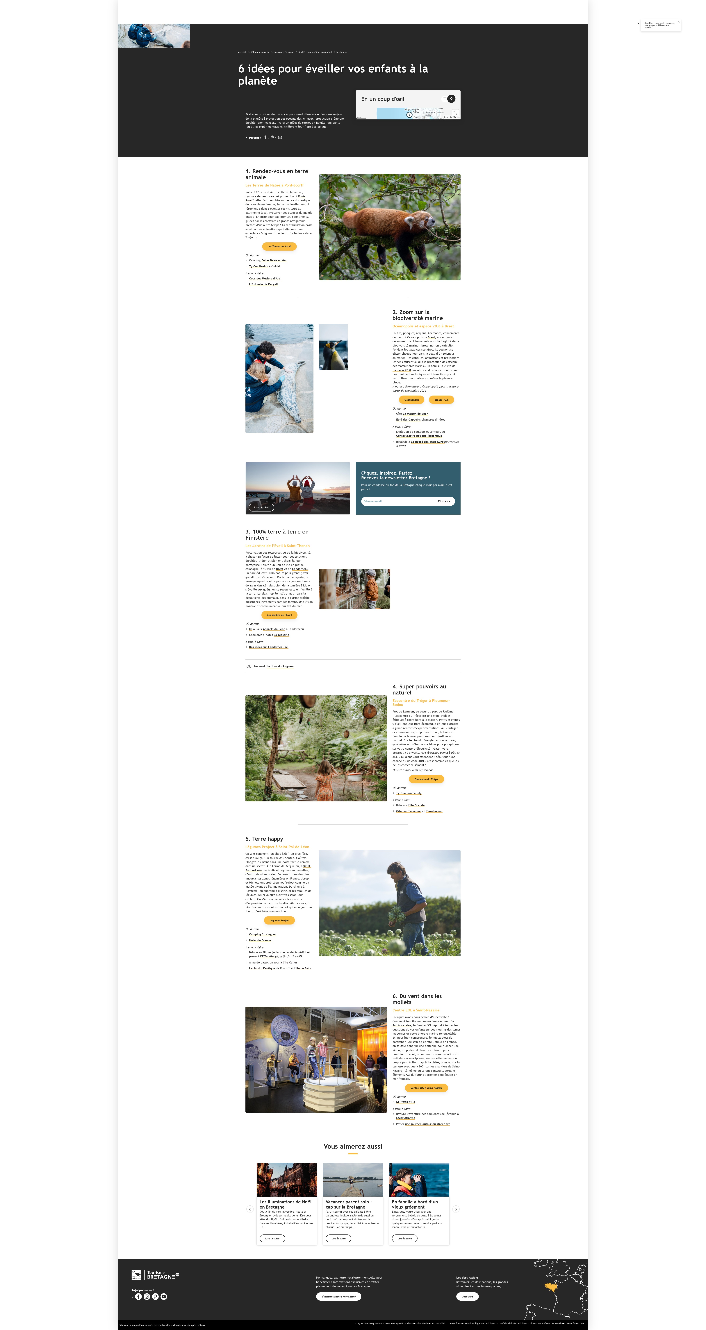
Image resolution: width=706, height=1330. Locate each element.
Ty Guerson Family (409, 793)
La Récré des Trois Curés (428, 442)
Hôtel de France (260, 940)
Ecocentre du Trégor (426, 779)
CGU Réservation (575, 1323)
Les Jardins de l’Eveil (279, 614)
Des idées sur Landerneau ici (268, 647)
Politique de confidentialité (500, 1323)
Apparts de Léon (274, 629)
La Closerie (281, 635)
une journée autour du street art (427, 1124)
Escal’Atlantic (405, 1118)
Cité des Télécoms (408, 811)
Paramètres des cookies (550, 1323)
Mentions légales (474, 1323)
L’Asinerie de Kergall (263, 284)
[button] (390, 227)
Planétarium (434, 811)
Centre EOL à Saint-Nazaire (427, 1087)
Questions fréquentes (369, 1323)
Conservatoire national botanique (419, 435)
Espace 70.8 (441, 399)
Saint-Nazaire (402, 1025)
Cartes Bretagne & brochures (399, 1323)
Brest (431, 337)
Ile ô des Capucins (408, 419)
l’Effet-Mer (267, 956)
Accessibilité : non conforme (447, 1323)
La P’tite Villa (405, 1101)
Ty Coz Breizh (258, 266)
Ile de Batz (303, 968)
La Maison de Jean (415, 413)
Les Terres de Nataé (279, 246)
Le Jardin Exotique (262, 968)
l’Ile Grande (416, 805)
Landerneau (300, 569)
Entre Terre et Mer (274, 260)
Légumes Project (280, 920)
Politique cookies (527, 1323)
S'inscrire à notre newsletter (339, 1296)
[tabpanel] (408, 113)
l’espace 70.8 (402, 370)
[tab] (444, 99)
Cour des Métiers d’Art (264, 278)
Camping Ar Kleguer (262, 934)
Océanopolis (411, 399)
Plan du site (423, 1323)
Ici (250, 629)
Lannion (408, 711)
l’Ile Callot (289, 962)
